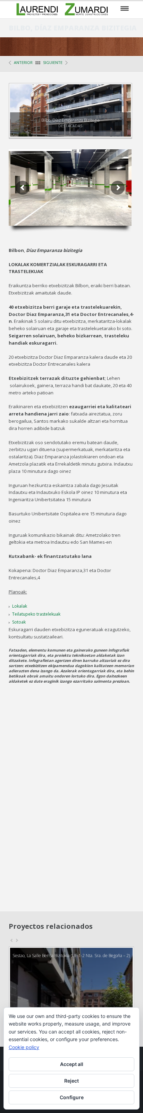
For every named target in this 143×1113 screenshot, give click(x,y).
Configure (72, 1097)
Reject (71, 1081)
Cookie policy (24, 1047)
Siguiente (52, 62)
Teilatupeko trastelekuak (36, 614)
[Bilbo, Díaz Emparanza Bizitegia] (119, 96)
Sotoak (19, 622)
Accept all (71, 1064)
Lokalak (19, 606)
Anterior (23, 62)
